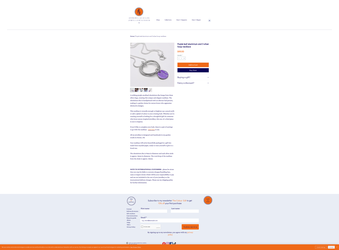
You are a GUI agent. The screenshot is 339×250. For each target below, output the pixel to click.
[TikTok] (175, 244)
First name (145, 208)
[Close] (337, 247)
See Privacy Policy (135, 247)
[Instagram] (167, 244)
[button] (209, 20)
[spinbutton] (181, 58)
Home (132, 36)
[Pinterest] (164, 244)
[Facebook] (171, 244)
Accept (331, 247)
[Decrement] (179, 58)
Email (143, 217)
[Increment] (184, 58)
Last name (175, 208)
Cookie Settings (321, 247)
